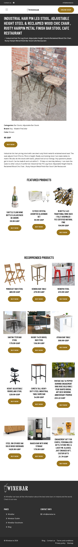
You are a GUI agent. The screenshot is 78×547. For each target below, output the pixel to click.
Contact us (51, 540)
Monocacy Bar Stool (14, 289)
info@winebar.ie (68, 3)
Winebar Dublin (14, 518)
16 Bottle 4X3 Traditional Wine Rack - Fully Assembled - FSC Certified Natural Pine (63, 216)
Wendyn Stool (63, 289)
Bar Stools (18, 125)
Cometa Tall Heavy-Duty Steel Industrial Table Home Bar (39, 391)
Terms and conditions (65, 540)
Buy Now (10, 144)
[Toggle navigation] (6, 10)
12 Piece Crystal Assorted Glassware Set (39, 214)
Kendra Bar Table (39, 289)
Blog (9, 527)
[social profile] (13, 3)
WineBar (11, 514)
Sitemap (70, 543)
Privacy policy (60, 543)
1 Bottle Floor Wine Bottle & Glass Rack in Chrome (14, 215)
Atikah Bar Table (63, 337)
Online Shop (66, 10)
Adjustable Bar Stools (31, 125)
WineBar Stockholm (15, 523)
